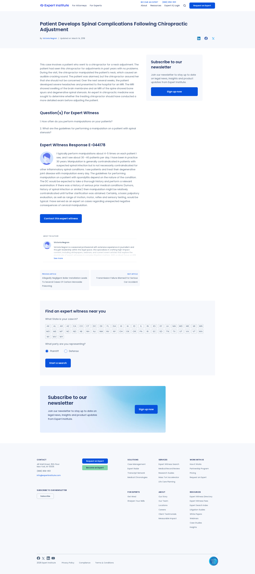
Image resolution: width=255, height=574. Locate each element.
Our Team (163, 501)
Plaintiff (54, 351)
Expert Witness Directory (201, 496)
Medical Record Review (169, 468)
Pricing (193, 473)
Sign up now (174, 91)
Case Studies (196, 523)
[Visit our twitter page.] (43, 558)
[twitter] (213, 38)
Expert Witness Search (169, 464)
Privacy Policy (68, 563)
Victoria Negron (50, 38)
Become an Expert (95, 467)
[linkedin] (198, 38)
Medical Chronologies (137, 477)
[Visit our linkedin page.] (48, 558)
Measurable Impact (168, 518)
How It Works (195, 464)
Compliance (84, 563)
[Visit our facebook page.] (38, 558)
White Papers (196, 514)
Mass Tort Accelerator (169, 477)
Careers (162, 509)
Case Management (137, 464)
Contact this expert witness (61, 218)
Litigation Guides (197, 509)
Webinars (194, 518)
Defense (74, 351)
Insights (193, 527)
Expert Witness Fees (199, 501)
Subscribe (45, 496)
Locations (163, 505)
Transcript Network (136, 473)
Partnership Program (199, 468)
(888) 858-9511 (169, 2)
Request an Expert (202, 5)
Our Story (163, 496)
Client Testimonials (167, 514)
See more (58, 258)
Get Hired (132, 496)
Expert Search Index (199, 505)
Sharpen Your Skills (136, 501)
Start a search (58, 363)
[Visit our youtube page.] (53, 558)
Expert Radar (133, 468)
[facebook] (206, 38)
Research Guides (166, 473)
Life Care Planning (167, 482)
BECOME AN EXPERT (149, 2)
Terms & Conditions (104, 563)
